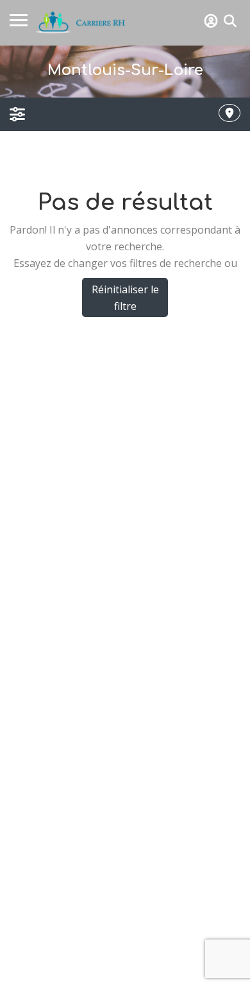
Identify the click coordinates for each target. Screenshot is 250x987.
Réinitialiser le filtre (125, 297)
